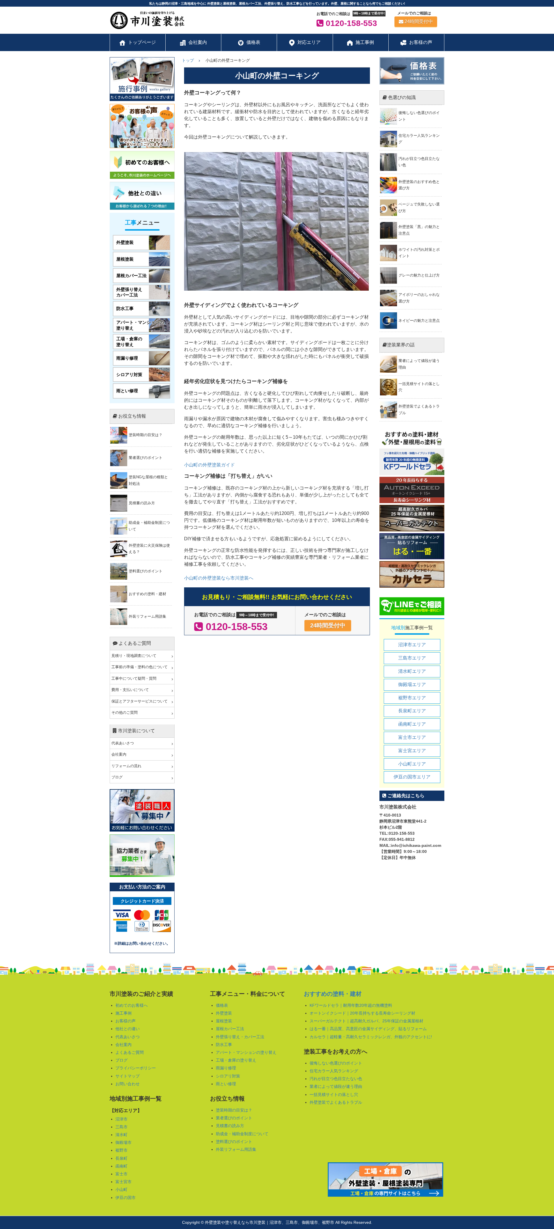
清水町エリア (412, 671)
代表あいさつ (122, 743)
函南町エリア (412, 724)
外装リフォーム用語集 (236, 1149)
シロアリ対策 (228, 1076)
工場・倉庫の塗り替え (236, 1060)
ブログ (117, 777)
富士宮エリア (412, 750)
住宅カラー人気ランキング (334, 1071)
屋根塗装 (224, 1021)
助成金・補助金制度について (242, 1133)
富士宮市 (123, 1181)
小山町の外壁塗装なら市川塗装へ (218, 578)
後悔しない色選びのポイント (336, 1063)
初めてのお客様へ (131, 1005)
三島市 (121, 1127)
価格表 (222, 1005)
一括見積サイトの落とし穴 (334, 1094)
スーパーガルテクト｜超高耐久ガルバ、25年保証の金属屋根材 (366, 1021)
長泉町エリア (412, 710)
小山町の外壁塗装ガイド (209, 464)
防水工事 (224, 1044)
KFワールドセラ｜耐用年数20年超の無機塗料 (351, 1005)
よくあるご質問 (129, 1052)
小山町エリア (412, 763)
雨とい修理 (226, 1084)
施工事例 (123, 1013)
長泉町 (121, 1158)
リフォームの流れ (126, 766)
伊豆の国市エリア (412, 776)
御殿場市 (123, 1142)
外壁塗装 (224, 1013)
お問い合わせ (127, 1084)
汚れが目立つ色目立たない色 (336, 1078)
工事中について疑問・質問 (133, 679)
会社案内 (118, 754)
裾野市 (121, 1150)
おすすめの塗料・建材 (333, 994)
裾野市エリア (412, 697)
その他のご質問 (124, 713)
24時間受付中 (419, 21)
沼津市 (121, 1119)
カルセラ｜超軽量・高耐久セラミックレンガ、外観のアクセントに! (371, 1036)
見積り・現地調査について (133, 656)
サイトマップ (127, 1076)
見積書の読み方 (230, 1125)
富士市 (121, 1174)
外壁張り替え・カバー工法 (240, 1036)
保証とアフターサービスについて (139, 701)
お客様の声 (125, 1021)
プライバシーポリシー (135, 1068)
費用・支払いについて (130, 690)
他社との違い (127, 1028)
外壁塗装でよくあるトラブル (336, 1102)
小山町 (121, 1189)
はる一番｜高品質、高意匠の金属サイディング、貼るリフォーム (368, 1028)
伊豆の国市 (125, 1197)
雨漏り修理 (226, 1068)
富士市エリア (412, 737)
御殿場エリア (412, 684)
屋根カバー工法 (230, 1028)
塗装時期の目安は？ (234, 1110)
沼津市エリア (412, 644)
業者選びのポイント (234, 1118)
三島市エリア (412, 657)
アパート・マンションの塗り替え (246, 1052)
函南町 (121, 1166)
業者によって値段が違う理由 (336, 1086)
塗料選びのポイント (234, 1141)
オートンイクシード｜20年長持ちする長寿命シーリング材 (362, 1013)
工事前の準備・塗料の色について (139, 667)
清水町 (121, 1134)
